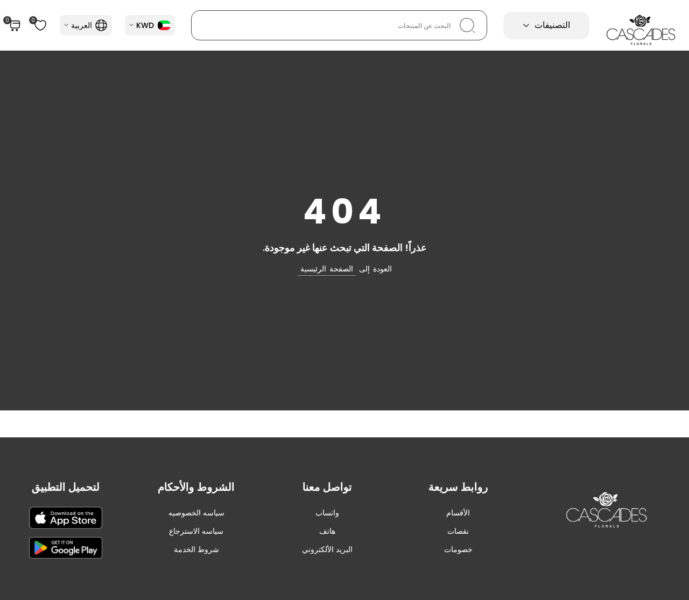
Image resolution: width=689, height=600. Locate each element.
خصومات (458, 549)
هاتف (327, 531)
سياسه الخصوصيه (196, 512)
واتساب (327, 512)
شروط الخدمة (196, 549)
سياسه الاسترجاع (196, 531)
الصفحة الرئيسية (326, 268)
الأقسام (458, 512)
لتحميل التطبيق (66, 486)
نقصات (458, 531)
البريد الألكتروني (327, 549)
